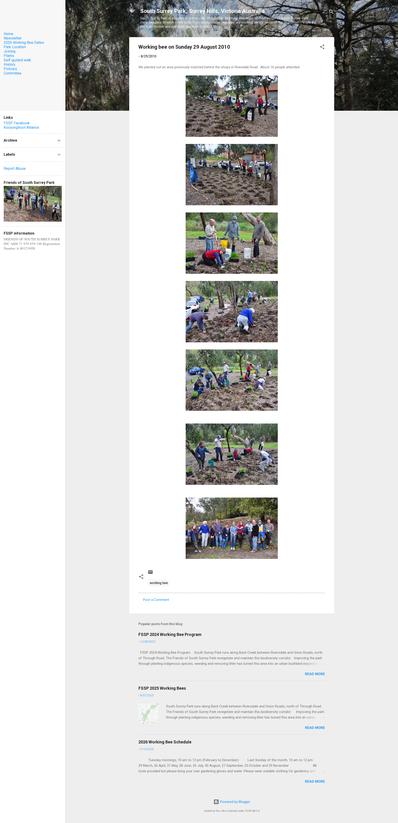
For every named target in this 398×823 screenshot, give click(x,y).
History (9, 64)
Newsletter (13, 38)
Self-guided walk (17, 60)
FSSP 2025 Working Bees (162, 688)
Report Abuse (15, 168)
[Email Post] (150, 574)
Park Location (15, 47)
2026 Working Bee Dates (24, 42)
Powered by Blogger (234, 802)
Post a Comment (156, 600)
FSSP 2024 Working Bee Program (170, 634)
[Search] (331, 13)
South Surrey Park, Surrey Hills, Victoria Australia (202, 11)
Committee (12, 73)
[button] (322, 47)
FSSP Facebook (17, 123)
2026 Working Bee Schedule (164, 742)
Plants (9, 56)
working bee (159, 583)
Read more (315, 674)
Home (8, 34)
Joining (9, 51)
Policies (10, 69)
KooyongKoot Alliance (21, 127)
